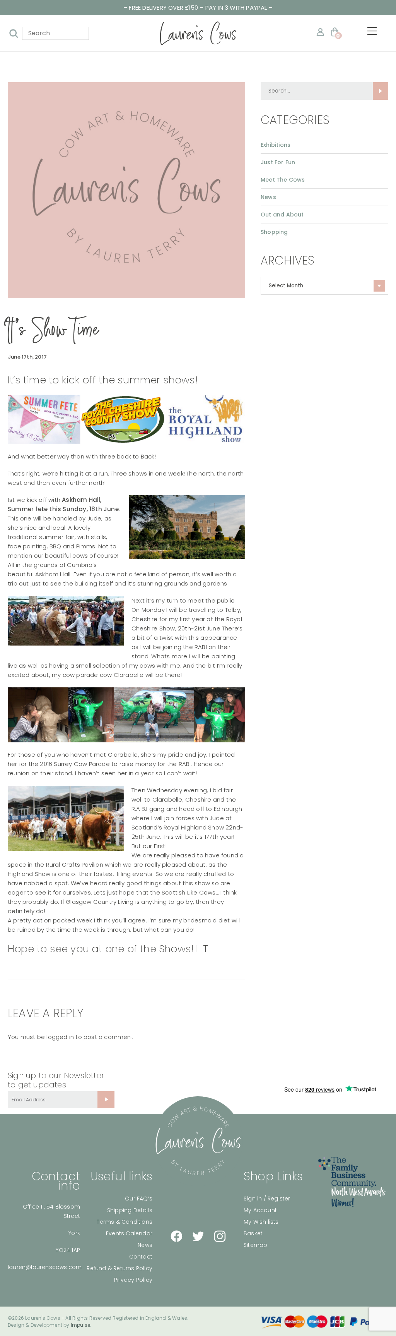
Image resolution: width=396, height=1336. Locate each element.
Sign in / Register (267, 1198)
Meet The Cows (283, 180)
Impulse (80, 1325)
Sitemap (255, 1245)
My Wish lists (261, 1222)
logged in (60, 1037)
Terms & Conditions (124, 1222)
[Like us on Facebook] (176, 1236)
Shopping (274, 232)
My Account (260, 1210)
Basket (253, 1233)
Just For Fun (278, 162)
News (268, 197)
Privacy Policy (133, 1280)
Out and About (282, 214)
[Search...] (380, 91)
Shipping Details (129, 1210)
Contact (140, 1256)
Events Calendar (129, 1233)
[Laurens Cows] (198, 1141)
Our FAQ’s (138, 1198)
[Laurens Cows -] (198, 33)
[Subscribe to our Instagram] (220, 1236)
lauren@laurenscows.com (45, 1267)
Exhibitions (275, 145)
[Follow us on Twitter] (198, 1236)
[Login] (320, 32)
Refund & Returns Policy (119, 1268)
